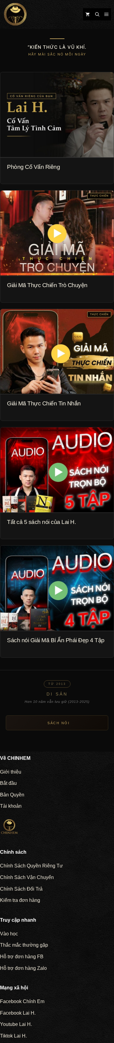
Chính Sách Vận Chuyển (27, 877)
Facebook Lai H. (18, 1013)
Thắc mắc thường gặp (24, 945)
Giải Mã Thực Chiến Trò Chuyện (47, 285)
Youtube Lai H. (16, 1024)
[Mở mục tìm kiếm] (97, 14)
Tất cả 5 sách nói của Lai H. (41, 522)
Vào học (9, 933)
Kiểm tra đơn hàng (20, 900)
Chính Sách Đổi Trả (21, 889)
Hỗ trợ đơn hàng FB (21, 956)
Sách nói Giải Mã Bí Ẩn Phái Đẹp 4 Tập (56, 640)
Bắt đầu (8, 783)
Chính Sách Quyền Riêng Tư (31, 865)
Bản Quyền (12, 794)
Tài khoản (11, 806)
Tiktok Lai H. (13, 1035)
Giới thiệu (10, 771)
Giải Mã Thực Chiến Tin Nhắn (44, 403)
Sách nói (58, 723)
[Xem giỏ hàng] (88, 14)
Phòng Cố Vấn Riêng (33, 167)
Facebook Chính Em (22, 1001)
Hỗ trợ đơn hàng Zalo (23, 968)
